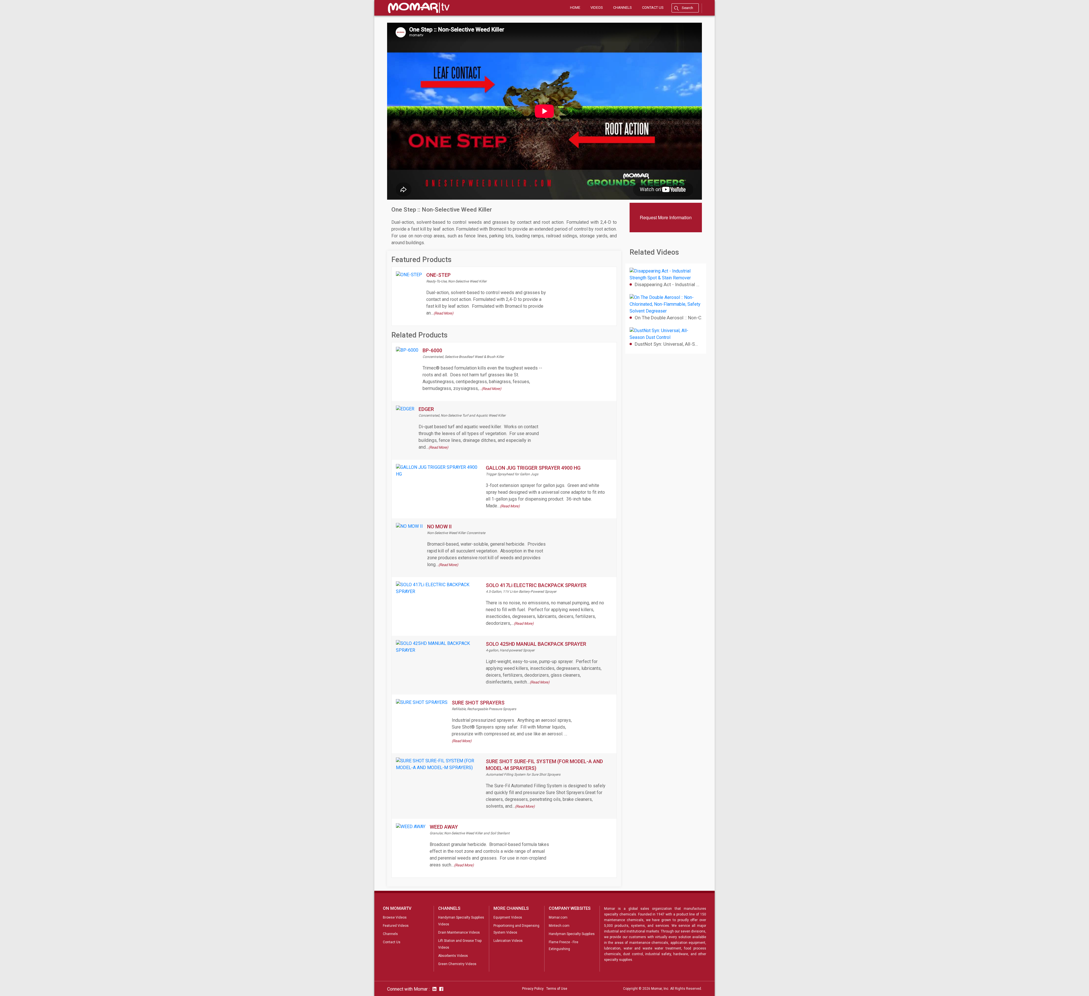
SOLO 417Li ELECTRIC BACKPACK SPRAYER (536, 585)
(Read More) (443, 313)
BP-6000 (432, 350)
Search (687, 8)
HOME (575, 7)
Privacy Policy (533, 989)
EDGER (426, 409)
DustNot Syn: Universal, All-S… (666, 344)
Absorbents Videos (453, 956)
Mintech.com (559, 926)
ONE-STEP (438, 275)
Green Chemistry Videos (457, 964)
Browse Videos (395, 917)
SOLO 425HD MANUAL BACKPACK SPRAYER (536, 644)
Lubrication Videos (508, 941)
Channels (390, 934)
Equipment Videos (507, 917)
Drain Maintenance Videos (459, 932)
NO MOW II (439, 526)
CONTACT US (653, 7)
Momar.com (558, 917)
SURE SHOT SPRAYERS (478, 703)
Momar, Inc (659, 989)
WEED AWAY (444, 827)
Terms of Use (556, 989)
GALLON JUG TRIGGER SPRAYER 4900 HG (533, 468)
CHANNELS (622, 7)
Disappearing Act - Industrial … (667, 284)
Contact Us (391, 942)
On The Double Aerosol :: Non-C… (668, 317)
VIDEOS (596, 7)
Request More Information (666, 217)
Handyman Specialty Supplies (572, 934)
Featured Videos (396, 926)
